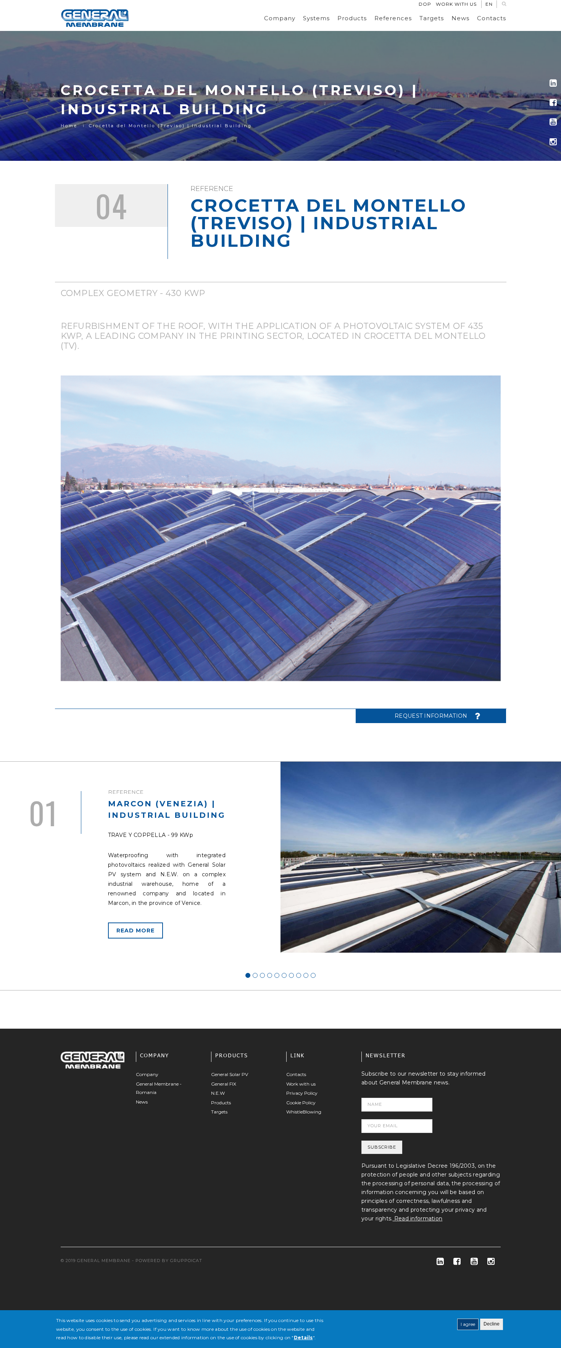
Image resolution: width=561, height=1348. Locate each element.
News (460, 18)
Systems (316, 18)
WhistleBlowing (303, 1112)
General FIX (223, 1084)
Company (279, 18)
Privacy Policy (302, 1093)
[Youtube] (553, 122)
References (393, 18)
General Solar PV (229, 1074)
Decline (492, 1324)
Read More (135, 930)
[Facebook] (553, 102)
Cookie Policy (301, 1102)
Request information (431, 715)
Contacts (491, 18)
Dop (425, 4)
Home (69, 125)
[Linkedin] (553, 83)
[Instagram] (553, 142)
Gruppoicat (186, 1260)
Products (352, 18)
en (489, 4)
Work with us (456, 4)
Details (303, 1337)
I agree (468, 1324)
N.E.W (218, 1093)
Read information (418, 1218)
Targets (431, 18)
